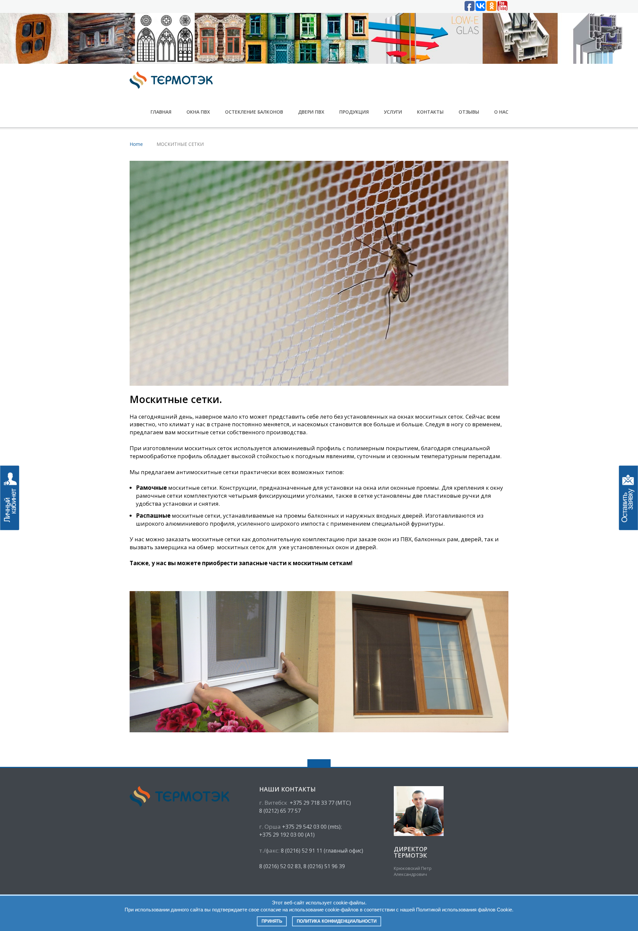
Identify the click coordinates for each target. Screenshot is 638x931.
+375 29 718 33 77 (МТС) (320, 802)
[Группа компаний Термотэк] (172, 79)
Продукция (354, 112)
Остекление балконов (254, 112)
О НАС (501, 112)
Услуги (393, 112)
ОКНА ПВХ (198, 112)
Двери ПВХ (311, 112)
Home (136, 144)
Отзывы (469, 112)
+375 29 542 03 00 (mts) (311, 826)
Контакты (430, 112)
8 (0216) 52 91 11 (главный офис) (322, 850)
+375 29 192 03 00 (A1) (287, 834)
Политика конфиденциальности (336, 921)
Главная (161, 112)
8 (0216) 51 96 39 (324, 866)
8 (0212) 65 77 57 (280, 810)
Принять (272, 921)
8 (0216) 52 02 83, (280, 866)
